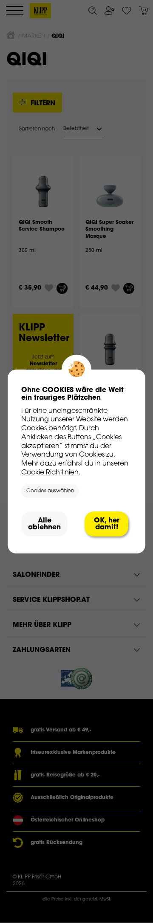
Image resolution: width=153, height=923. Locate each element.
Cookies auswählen (50, 491)
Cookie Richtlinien (50, 472)
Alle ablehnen (44, 524)
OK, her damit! (106, 524)
